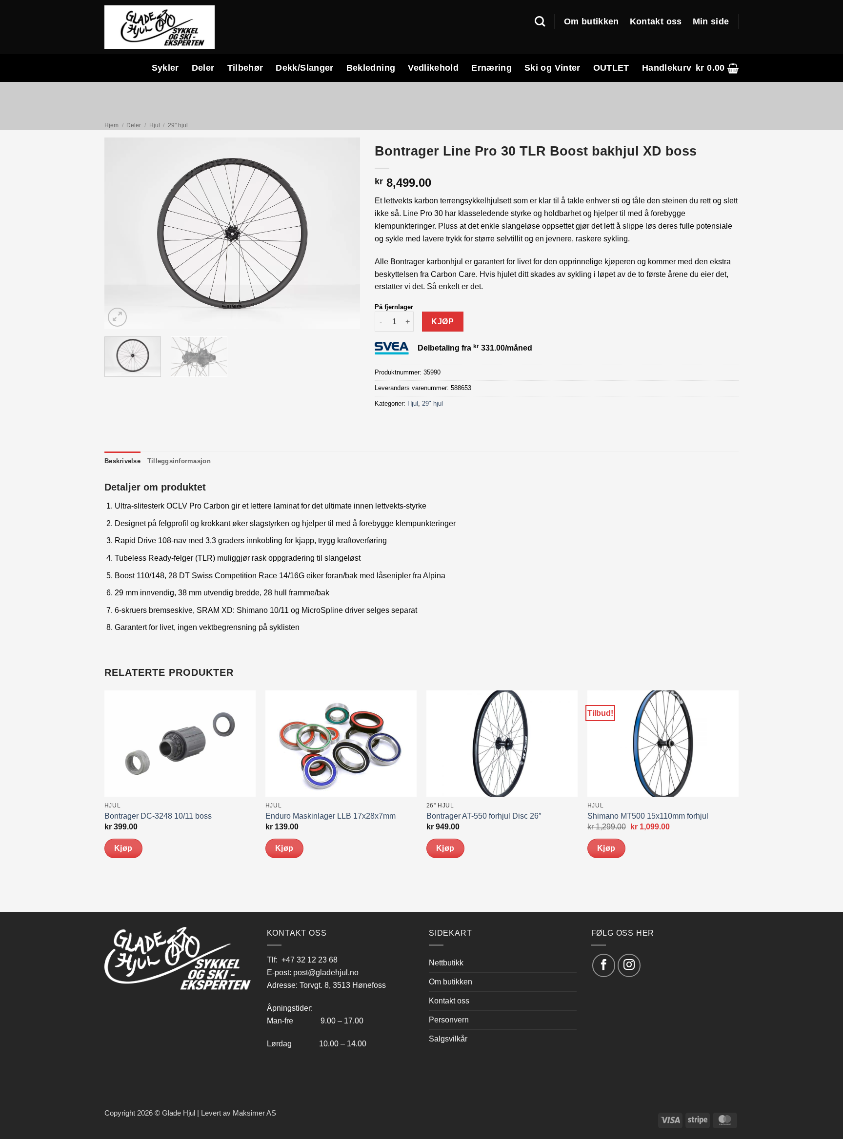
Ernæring (491, 68)
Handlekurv (667, 68)
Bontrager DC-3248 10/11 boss (158, 816)
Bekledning (371, 68)
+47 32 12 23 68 (309, 959)
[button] (717, 68)
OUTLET (611, 68)
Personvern (449, 1019)
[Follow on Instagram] (629, 965)
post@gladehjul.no (326, 972)
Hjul (154, 125)
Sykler (165, 68)
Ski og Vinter (552, 68)
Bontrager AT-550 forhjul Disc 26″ (484, 816)
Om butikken (591, 21)
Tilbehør (245, 68)
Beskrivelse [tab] (122, 461)
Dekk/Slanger (304, 68)
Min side (711, 21)
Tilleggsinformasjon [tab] (179, 461)
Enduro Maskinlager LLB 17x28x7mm (330, 816)
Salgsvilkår (448, 1038)
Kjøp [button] (123, 848)
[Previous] (122, 234)
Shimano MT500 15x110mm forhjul (647, 816)
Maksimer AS (254, 1113)
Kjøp (442, 321)
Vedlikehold (433, 68)
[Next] (342, 234)
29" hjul (178, 125)
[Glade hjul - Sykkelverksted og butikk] (159, 27)
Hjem (111, 125)
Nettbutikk (446, 962)
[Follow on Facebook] (603, 965)
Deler (203, 68)
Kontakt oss (656, 21)
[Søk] (540, 21)
